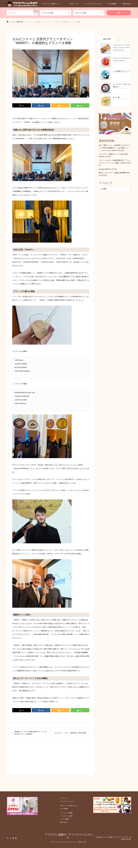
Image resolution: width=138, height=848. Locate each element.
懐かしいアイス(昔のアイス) (69, 805)
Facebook (10, 838)
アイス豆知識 (111, 4)
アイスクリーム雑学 (67, 816)
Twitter (7, 838)
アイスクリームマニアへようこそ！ (66, 842)
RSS (16, 838)
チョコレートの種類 (67, 813)
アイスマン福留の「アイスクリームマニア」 (69, 836)
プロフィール (73, 4)
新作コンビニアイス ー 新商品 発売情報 (112, 173)
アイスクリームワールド (92, 4)
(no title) (101, 169)
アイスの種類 (65, 819)
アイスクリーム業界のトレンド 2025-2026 (113, 154)
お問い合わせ (126, 4)
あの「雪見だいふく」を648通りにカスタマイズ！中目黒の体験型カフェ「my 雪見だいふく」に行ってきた (114, 147)
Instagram (13, 838)
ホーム (52, 842)
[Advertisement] (50, 758)
